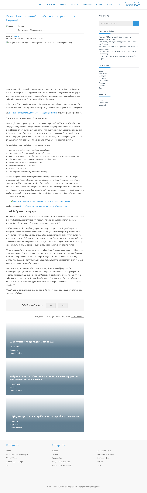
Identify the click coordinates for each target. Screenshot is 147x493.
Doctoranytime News (105, 454)
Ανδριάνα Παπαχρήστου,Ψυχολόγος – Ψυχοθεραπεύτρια (32, 113)
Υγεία (40, 4)
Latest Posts (103, 103)
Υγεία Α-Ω (102, 105)
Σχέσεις (17, 36)
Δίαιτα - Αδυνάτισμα (14, 462)
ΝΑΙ (51, 305)
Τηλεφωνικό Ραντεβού (133, 4)
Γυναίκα (99, 4)
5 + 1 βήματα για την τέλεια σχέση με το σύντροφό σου (43, 206)
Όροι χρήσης (69, 486)
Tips (118, 4)
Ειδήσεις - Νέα (103, 458)
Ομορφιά (63, 4)
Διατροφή (74, 4)
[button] (136, 23)
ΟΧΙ (63, 305)
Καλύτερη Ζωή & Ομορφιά (17, 454)
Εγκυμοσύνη (87, 4)
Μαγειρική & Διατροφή (61, 465)
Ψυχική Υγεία (11, 458)
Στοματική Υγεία (104, 451)
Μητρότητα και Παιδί (61, 462)
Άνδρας (109, 4)
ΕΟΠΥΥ (100, 462)
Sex (7, 465)
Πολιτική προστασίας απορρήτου (87, 486)
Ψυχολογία (51, 4)
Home (101, 100)
